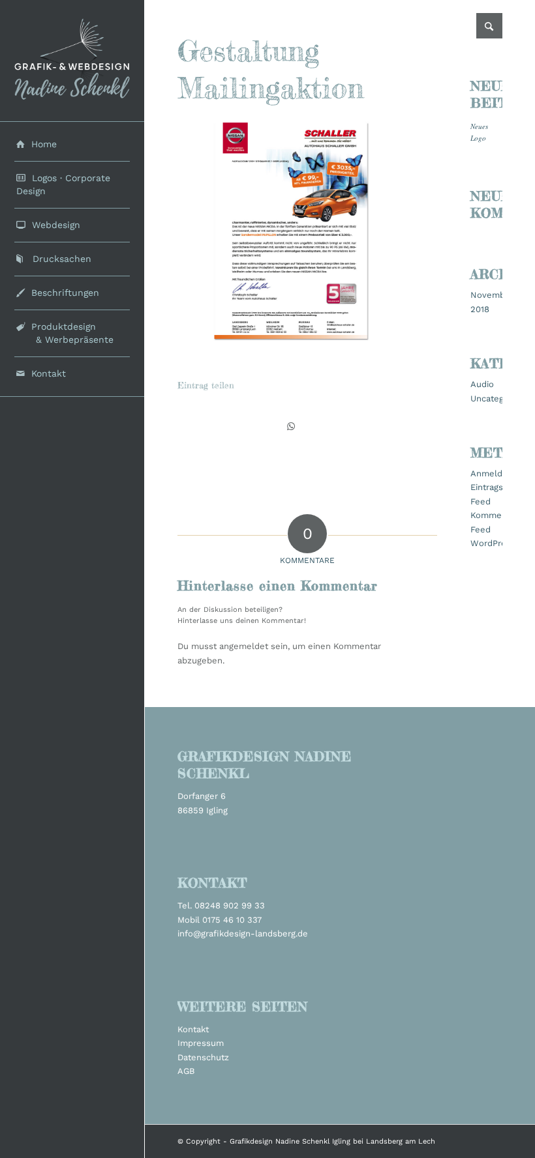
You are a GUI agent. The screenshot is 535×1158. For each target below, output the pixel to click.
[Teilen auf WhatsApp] (291, 426)
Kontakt (193, 1029)
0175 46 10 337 (232, 920)
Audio (482, 384)
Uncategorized (499, 398)
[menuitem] (72, 145)
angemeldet (243, 646)
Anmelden (491, 473)
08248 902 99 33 (229, 905)
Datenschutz (203, 1057)
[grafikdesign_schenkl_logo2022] (72, 60)
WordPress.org (500, 543)
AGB (185, 1071)
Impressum (200, 1043)
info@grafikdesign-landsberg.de (242, 933)
